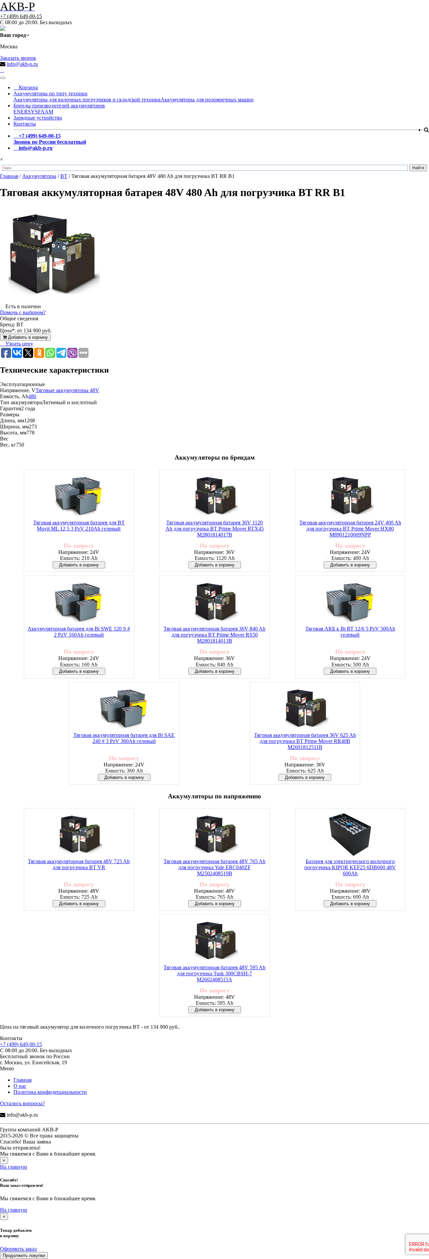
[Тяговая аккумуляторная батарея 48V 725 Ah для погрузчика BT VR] (79, 835)
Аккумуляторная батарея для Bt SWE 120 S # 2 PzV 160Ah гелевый (78, 632)
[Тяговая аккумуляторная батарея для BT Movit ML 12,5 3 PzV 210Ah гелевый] (79, 496)
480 (32, 396)
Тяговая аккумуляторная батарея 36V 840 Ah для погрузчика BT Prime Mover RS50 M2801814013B (214, 635)
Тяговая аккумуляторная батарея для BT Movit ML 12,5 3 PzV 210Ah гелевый (79, 525)
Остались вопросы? (22, 1103)
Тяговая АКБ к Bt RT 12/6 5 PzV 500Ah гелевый (350, 632)
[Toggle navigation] (2, 78)
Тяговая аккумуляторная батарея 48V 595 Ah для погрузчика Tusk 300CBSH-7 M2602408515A (214, 973)
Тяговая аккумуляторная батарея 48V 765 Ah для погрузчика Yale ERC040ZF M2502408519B (214, 867)
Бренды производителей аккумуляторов (59, 105)
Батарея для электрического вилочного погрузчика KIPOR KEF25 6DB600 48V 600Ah (350, 867)
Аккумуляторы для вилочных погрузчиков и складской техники (87, 99)
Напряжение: (74, 552)
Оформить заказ (18, 1249)
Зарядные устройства (37, 118)
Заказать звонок (18, 58)
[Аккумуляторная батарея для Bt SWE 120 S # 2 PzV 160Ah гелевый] (79, 602)
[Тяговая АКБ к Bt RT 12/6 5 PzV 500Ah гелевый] (350, 602)
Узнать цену (18, 343)
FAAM (45, 111)
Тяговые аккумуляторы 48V (67, 390)
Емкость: (70, 558)
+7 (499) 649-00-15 (21, 16)
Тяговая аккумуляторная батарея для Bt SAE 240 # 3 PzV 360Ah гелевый (124, 738)
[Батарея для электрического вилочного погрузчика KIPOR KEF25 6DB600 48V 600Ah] (350, 835)
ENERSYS (25, 111)
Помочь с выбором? (23, 312)
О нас (19, 1086)
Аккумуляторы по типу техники (50, 93)
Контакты (24, 124)
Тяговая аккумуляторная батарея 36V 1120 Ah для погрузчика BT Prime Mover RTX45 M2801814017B (215, 529)
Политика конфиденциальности (50, 1092)
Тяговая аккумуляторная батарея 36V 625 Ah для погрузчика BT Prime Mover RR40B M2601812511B (305, 741)
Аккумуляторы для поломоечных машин (207, 99)
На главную (13, 1167)
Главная (22, 1080)
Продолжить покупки (24, 1255)
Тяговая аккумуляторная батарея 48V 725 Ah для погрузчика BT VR (79, 864)
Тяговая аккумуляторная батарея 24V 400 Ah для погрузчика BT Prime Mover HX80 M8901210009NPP (350, 529)
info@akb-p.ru (22, 64)
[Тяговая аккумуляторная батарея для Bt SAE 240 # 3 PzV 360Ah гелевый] (124, 709)
